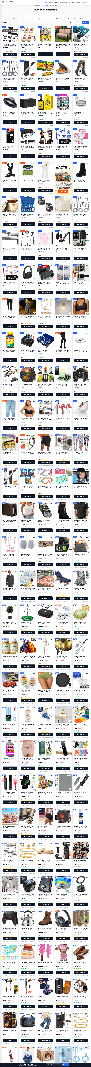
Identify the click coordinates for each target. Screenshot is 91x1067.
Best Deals (78, 2)
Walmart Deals (63, 2)
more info (55, 5)
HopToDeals (9, 2)
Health (70, 18)
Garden (35, 18)
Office (82, 18)
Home (21, 18)
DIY (46, 18)
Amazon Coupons (53, 2)
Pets (41, 18)
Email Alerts (85, 2)
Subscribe (65, 1064)
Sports (52, 18)
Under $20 (71, 2)
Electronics (28, 18)
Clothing (14, 18)
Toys (58, 18)
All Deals (45, 2)
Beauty (64, 18)
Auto (76, 18)
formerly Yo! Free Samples (9, 3)
